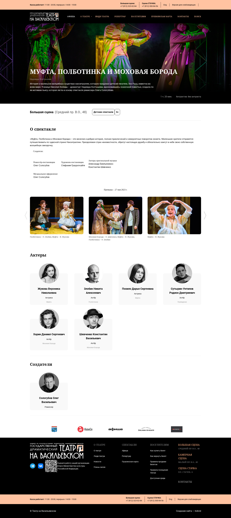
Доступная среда (157, 478)
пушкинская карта (161, 16)
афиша (71, 16)
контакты (183, 16)
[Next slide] (205, 215)
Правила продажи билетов (158, 463)
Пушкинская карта (130, 462)
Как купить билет (157, 451)
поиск (197, 16)
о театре (85, 16)
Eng (165, 5)
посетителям (138, 16)
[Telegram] (32, 466)
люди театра (102, 16)
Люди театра (99, 456)
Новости (97, 462)
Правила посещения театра (159, 471)
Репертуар (126, 456)
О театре (97, 451)
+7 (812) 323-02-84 (128, 6)
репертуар (120, 16)
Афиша (42, 30)
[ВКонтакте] (40, 466)
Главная (33, 30)
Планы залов (99, 467)
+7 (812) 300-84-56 (150, 6)
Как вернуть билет (158, 456)
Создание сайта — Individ (188, 511)
